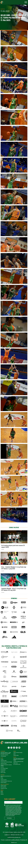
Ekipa (14, 751)
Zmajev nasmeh (3, 785)
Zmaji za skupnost (5, 784)
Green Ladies (3, 772)
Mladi (14, 757)
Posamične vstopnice (4, 754)
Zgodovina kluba (4, 763)
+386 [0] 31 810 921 (15, 834)
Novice (2, 792)
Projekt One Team (4, 788)
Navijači (2, 774)
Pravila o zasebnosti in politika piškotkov (10, 840)
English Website (3, 782)
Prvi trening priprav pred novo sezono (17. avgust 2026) (13, 546)
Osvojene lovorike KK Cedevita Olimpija (6, 765)
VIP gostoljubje (3, 756)
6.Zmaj (2, 778)
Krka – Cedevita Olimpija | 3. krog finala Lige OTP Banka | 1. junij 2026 (13, 568)
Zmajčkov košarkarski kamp (18, 761)
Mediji (2, 790)
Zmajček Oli (3, 771)
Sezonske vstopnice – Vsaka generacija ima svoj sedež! (6, 753)
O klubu (2, 759)
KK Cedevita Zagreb (4, 768)
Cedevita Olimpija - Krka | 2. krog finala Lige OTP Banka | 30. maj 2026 (13, 589)
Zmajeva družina (4, 779)
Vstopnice (3, 751)
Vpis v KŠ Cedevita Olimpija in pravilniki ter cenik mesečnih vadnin (18, 759)
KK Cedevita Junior (16, 764)
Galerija (2, 794)
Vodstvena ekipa (4, 760)
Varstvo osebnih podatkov (10, 815)
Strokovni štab (15, 755)
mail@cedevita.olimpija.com (14, 837)
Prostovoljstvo (3, 769)
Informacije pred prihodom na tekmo (6, 776)
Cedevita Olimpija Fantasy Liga (6, 781)
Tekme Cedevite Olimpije (17, 752)
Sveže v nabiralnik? (9, 799)
